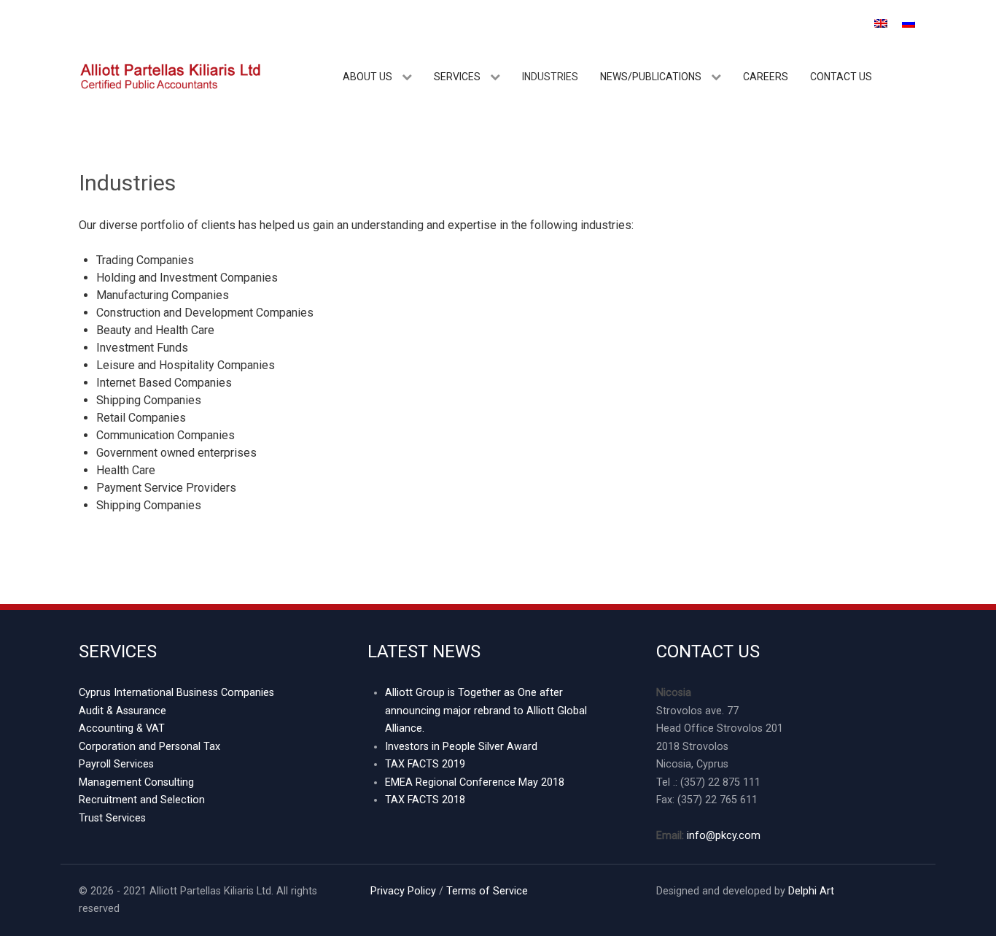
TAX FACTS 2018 (425, 800)
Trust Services (112, 818)
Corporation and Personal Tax (149, 746)
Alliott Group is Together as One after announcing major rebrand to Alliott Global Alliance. (486, 710)
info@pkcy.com (723, 835)
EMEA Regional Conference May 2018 (474, 782)
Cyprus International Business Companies (176, 692)
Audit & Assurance (122, 711)
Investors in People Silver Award (461, 746)
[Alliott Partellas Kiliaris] (170, 75)
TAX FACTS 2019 (425, 764)
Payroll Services (116, 764)
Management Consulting (136, 782)
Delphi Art (811, 891)
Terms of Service (487, 891)
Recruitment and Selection (142, 800)
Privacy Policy (401, 891)
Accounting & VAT (122, 728)
